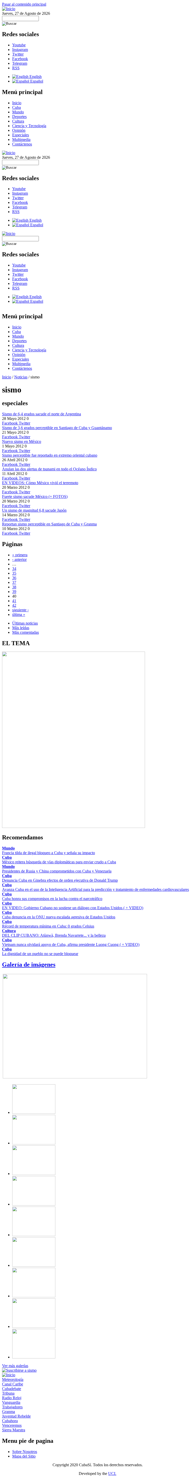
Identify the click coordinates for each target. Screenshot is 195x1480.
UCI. (112, 1473)
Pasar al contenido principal (24, 4)
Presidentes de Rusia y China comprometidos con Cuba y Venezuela (56, 871)
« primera (19, 555)
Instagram (20, 49)
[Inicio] (8, 9)
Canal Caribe (12, 1384)
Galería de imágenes (28, 964)
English (35, 76)
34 (14, 568)
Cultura (18, 121)
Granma (8, 1411)
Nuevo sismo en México (21, 441)
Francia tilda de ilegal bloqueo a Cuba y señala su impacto (48, 853)
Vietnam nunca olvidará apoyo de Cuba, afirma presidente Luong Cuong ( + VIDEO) (70, 944)
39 (14, 591)
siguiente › (20, 610)
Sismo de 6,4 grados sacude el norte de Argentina (41, 414)
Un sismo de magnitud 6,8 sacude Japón (34, 510)
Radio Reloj (11, 1398)
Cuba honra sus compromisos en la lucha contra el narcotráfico (52, 898)
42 (14, 605)
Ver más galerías (15, 1366)
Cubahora (10, 1421)
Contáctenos (22, 144)
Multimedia (21, 139)
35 (14, 573)
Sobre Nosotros (24, 1451)
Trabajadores (12, 1407)
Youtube (19, 45)
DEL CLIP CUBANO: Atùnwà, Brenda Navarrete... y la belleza (54, 935)
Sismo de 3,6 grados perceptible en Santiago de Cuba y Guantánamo (57, 428)
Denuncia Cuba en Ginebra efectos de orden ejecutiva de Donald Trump (60, 880)
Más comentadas (25, 632)
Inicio (16, 103)
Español (36, 81)
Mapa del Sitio (24, 1456)
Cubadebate (11, 1388)
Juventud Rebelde (16, 1416)
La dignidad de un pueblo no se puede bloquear (40, 954)
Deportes (19, 116)
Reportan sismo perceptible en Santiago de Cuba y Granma (49, 524)
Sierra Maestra (13, 1430)
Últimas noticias (25, 623)
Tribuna (8, 1393)
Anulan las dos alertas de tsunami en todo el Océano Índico (49, 469)
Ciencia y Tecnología (29, 126)
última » (18, 614)
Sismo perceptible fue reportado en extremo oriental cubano (49, 455)
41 (14, 601)
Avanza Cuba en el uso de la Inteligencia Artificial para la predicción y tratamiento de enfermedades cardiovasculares (95, 889)
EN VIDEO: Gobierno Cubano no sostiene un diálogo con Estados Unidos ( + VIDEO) (72, 908)
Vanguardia (11, 1402)
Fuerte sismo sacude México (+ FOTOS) (35, 496)
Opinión (18, 130)
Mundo (18, 112)
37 (14, 582)
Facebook (20, 59)
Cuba (16, 107)
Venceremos (12, 1425)
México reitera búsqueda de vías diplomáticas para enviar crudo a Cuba (59, 862)
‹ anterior (19, 559)
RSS (16, 68)
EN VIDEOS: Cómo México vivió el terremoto (40, 483)
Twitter (18, 54)
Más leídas (20, 628)
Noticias (20, 377)
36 (14, 578)
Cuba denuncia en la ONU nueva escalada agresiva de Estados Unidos (58, 917)
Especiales (20, 135)
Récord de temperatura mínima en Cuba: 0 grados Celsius (48, 926)
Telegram (19, 63)
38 (14, 587)
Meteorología (12, 1379)
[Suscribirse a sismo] (19, 1370)
